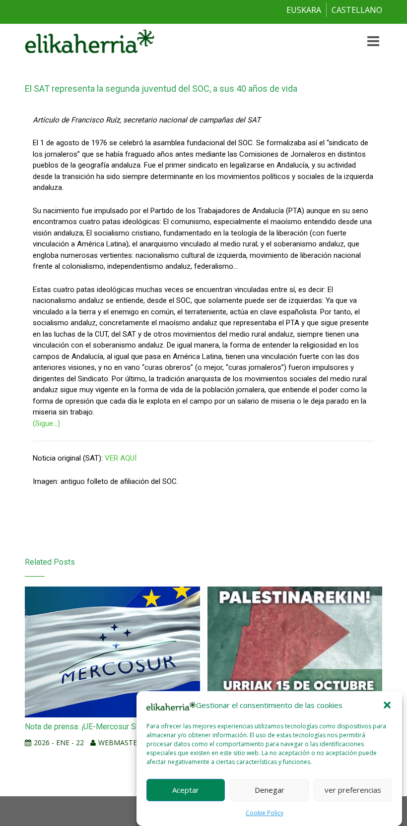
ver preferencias (353, 790)
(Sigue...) (46, 423)
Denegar (269, 790)
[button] (387, 705)
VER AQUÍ (120, 458)
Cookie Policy (264, 813)
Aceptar (185, 790)
